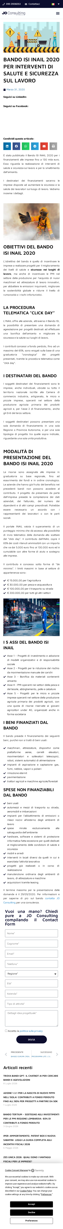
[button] (55, 4)
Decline (31, 1212)
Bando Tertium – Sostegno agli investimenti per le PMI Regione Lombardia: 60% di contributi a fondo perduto (31, 1118)
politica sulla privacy (31, 1030)
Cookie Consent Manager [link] (16, 1170)
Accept (31, 1204)
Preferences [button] (46, 1194)
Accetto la (25, 1030)
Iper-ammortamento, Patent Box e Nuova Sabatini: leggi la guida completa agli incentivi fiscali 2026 (29, 1140)
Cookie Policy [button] (26, 1191)
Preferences (31, 1221)
